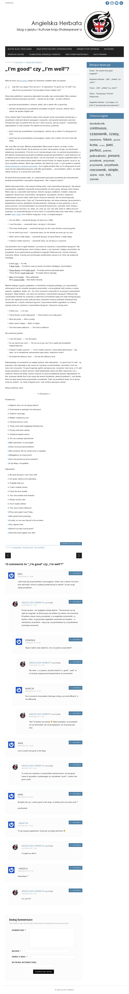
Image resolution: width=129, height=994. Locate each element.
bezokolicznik (97, 123)
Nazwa (16, 951)
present (113, 156)
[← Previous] (8, 555)
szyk (101, 174)
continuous (98, 128)
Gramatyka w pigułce (71, 544)
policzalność (98, 155)
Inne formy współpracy (76, 54)
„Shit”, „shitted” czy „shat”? (106, 88)
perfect (95, 150)
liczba (93, 145)
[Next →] (79, 555)
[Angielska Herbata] (64, 41)
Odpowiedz (76, 573)
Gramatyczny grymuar (88, 49)
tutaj (13, 214)
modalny (102, 145)
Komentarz (19, 930)
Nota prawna (100, 54)
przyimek (108, 160)
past (109, 145)
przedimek (95, 160)
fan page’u (23, 81)
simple (113, 170)
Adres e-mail (19, 956)
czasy (113, 134)
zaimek (94, 179)
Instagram (112, 3)
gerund (117, 140)
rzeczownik (98, 170)
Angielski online (16, 54)
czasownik (16, 547)
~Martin (23, 823)
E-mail (117, 3)
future (107, 139)
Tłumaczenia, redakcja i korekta (44, 54)
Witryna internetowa (24, 962)
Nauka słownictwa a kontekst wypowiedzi (21, 166)
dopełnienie (95, 140)
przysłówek (39, 547)
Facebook (107, 3)
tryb (108, 174)
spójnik (93, 175)
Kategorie (109, 49)
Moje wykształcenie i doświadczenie (54, 49)
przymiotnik (27, 547)
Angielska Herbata (34, 62)
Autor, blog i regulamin (19, 49)
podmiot (107, 150)
